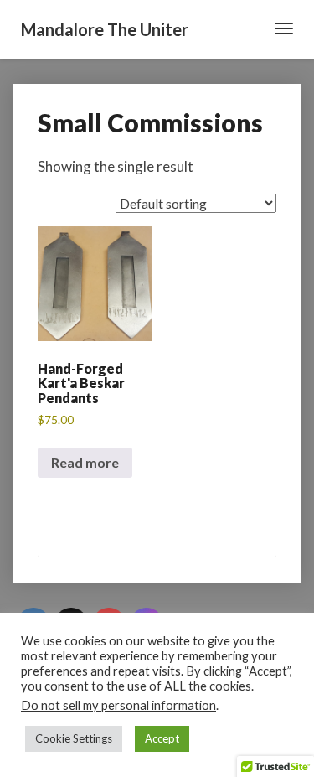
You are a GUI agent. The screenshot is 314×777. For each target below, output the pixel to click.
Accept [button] (162, 738)
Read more (85, 462)
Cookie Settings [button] (73, 738)
